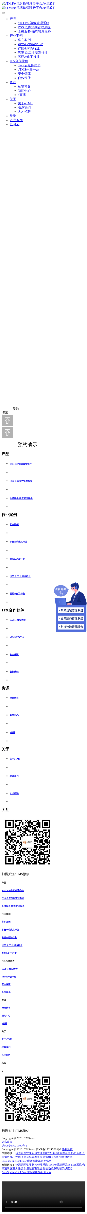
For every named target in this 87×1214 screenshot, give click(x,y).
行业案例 (16, 35)
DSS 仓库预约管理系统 (34, 27)
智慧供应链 (65, 1157)
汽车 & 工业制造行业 (33, 52)
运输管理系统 (40, 1153)
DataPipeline (9, 1160)
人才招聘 (24, 111)
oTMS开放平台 (28, 69)
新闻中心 (24, 90)
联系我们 (24, 107)
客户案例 (24, 40)
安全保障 (24, 73)
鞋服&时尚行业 (29, 48)
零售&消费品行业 (30, 44)
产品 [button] (4, 882)
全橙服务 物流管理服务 (34, 31)
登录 (13, 116)
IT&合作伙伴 (19, 61)
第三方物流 (17, 1157)
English (14, 124)
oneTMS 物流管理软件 (21, 463)
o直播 (22, 94)
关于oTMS (25, 103)
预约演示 (23, 444)
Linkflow (21, 1160)
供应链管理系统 (33, 1157)
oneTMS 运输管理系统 (33, 23)
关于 (13, 99)
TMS (51, 1153)
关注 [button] (4, 1062)
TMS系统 (76, 1153)
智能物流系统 (51, 1157)
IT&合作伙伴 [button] (8, 961)
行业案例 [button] (6, 914)
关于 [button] (4, 1031)
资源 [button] (4, 1000)
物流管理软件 (24, 1153)
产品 (13, 19)
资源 (13, 82)
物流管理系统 (62, 1153)
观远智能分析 (35, 1160)
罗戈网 (47, 1160)
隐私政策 (7, 1141)
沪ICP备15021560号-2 (14, 1145)
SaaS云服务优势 (29, 65)
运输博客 (24, 86)
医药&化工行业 (29, 56)
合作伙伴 (24, 78)
